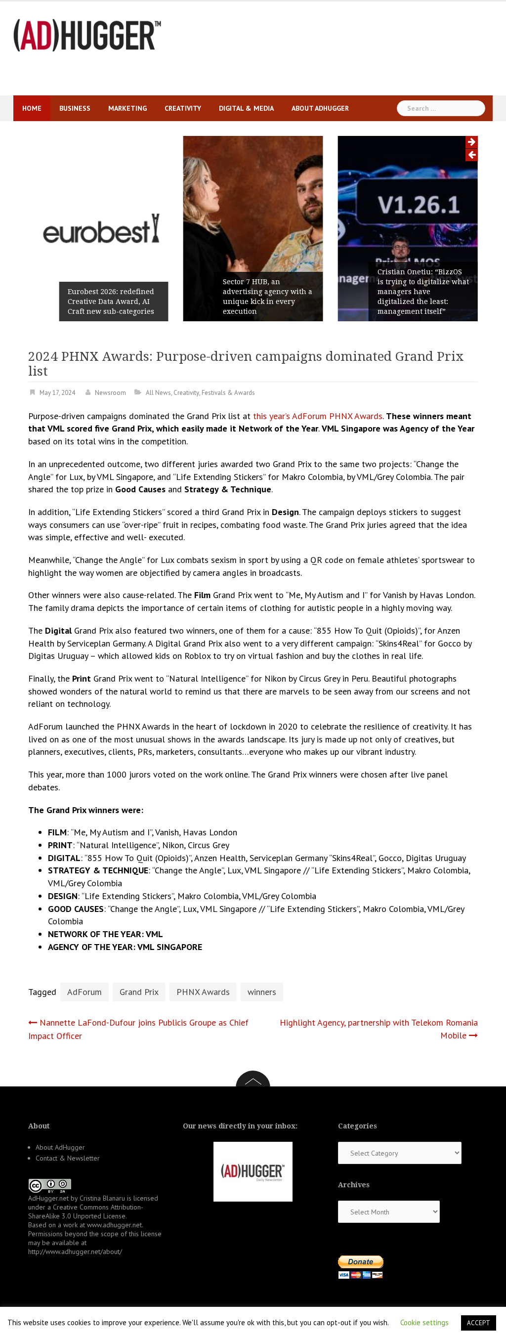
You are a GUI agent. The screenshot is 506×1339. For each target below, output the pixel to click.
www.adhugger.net (114, 1224)
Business (74, 108)
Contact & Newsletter (68, 1158)
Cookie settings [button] (424, 1322)
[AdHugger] (87, 34)
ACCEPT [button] (478, 1323)
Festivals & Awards (228, 393)
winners (262, 991)
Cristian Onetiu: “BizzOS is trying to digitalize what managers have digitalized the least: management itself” (423, 291)
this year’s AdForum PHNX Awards (317, 416)
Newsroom (110, 393)
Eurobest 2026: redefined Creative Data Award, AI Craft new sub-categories (111, 301)
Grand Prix (139, 991)
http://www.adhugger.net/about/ (75, 1251)
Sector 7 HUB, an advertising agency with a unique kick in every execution (267, 296)
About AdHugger (320, 108)
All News (158, 393)
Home (32, 108)
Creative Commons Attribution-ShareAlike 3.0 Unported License (85, 1211)
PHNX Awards (203, 991)
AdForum (84, 991)
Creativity (183, 108)
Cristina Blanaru (102, 1198)
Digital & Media (246, 108)
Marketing (127, 108)
